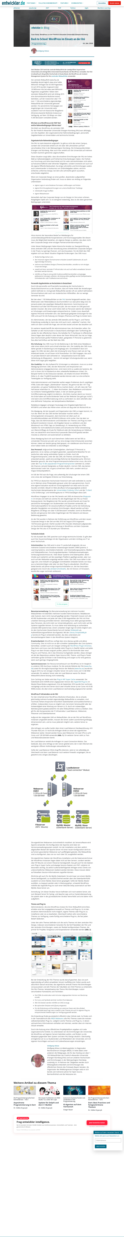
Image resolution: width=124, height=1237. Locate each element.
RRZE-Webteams (57, 1018)
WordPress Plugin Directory (80, 646)
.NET (47, 8)
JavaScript (32, 8)
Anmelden (102, 3)
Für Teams (31, 3)
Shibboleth (75, 630)
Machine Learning (104, 8)
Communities (76, 3)
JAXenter (17, 8)
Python (73, 8)
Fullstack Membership (48, 3)
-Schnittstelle (58, 569)
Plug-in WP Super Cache (66, 679)
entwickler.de (13, 3)
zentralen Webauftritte (59, 76)
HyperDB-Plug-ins (81, 682)
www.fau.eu (79, 668)
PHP (59, 8)
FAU (63, 299)
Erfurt (77, 490)
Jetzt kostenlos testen (97, 1123)
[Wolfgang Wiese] (34, 51)
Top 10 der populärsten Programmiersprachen (57, 464)
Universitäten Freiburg (65, 490)
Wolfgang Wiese (43, 51)
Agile (86, 8)
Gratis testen (114, 3)
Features (64, 3)
